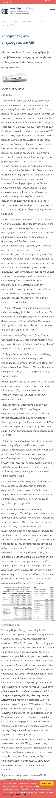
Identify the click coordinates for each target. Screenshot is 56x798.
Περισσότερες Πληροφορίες (14, 795)
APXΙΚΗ (4, 22)
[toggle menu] (52, 9)
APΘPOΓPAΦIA (14, 22)
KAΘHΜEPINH (27, 22)
